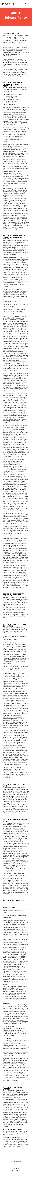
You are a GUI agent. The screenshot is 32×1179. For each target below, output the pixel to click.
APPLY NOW (16, 1168)
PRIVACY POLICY (16, 1159)
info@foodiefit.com (13, 1146)
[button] (25, 3)
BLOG (16, 1166)
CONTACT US (16, 1171)
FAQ (16, 1163)
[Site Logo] (8, 4)
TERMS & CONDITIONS (16, 1161)
